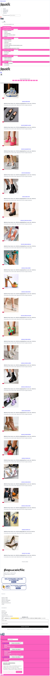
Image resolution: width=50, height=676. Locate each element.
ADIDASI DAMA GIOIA (26, 101)
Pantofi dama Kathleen (26, 315)
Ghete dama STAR (26, 196)
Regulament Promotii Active (6, 602)
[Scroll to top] (1, 634)
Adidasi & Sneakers (8, 57)
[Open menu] (1, 75)
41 (31, 80)
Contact (3, 604)
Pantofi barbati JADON (26, 125)
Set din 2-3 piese (7, 51)
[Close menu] (0, 636)
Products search (7, 15)
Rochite (5, 54)
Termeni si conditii (5, 597)
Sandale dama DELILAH (26, 386)
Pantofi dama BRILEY (26, 172)
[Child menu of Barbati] (10, 62)
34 (13, 80)
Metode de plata (4, 612)
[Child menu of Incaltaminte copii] (15, 56)
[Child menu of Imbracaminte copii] (16, 50)
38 (23, 80)
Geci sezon (6, 52)
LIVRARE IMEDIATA (7, 27)
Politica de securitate (5, 601)
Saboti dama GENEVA (26, 410)
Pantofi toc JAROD (26, 553)
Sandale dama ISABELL (26, 339)
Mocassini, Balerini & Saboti (9, 646)
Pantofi (5, 36)
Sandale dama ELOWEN (26, 363)
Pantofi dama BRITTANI (26, 149)
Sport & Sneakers (7, 30)
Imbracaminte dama (6, 649)
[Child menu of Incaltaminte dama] (15, 29)
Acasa (4, 8)
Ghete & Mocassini (8, 58)
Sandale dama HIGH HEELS (26, 220)
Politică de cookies (5, 598)
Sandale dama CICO (26, 529)
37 (21, 80)
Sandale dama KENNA (26, 291)
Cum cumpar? (4, 613)
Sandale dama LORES (26, 505)
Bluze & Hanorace (7, 39)
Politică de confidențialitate (6, 600)
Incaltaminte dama (5, 643)
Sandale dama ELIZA (26, 458)
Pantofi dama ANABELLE (26, 244)
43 (36, 80)
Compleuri (6, 42)
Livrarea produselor (5, 614)
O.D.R (3, 617)
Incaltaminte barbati (8, 63)
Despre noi (5, 11)
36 (18, 80)
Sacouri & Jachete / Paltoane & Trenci (11, 48)
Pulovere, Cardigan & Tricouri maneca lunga (13, 45)
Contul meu (3, 610)
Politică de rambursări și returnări (7, 616)
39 (26, 80)
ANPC (3, 618)
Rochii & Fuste (7, 46)
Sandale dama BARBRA (26, 434)
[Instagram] (3, 19)
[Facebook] (1, 19)
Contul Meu (5, 10)
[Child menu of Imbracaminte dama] (16, 38)
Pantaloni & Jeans (7, 43)
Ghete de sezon (7, 33)
